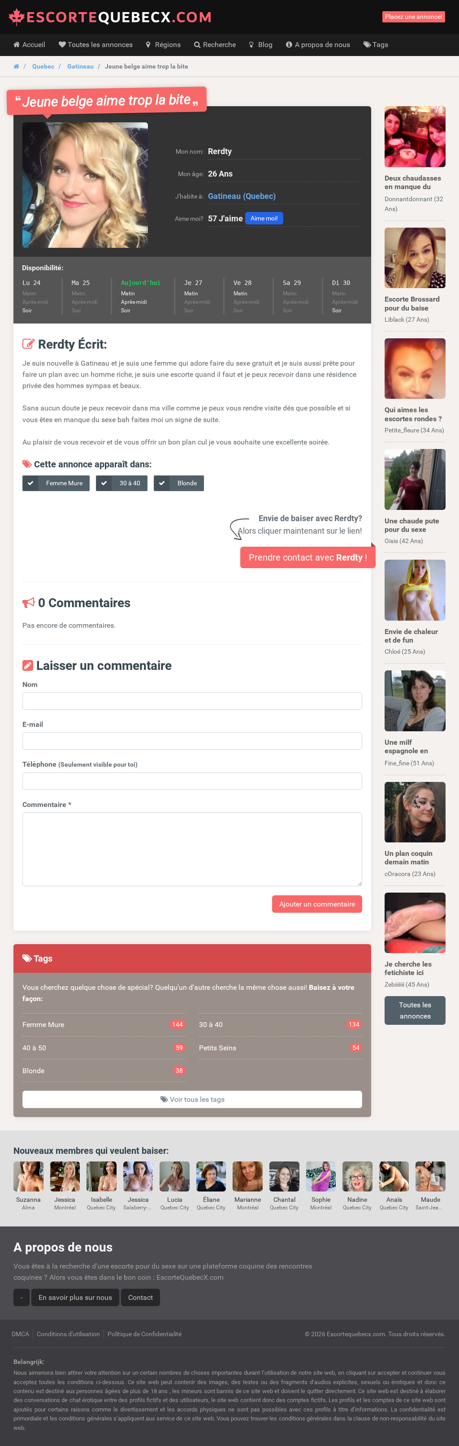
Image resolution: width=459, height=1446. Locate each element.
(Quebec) (259, 196)
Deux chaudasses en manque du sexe (413, 186)
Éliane (211, 1199)
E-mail (32, 724)
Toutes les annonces (415, 1010)
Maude (430, 1199)
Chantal (284, 1199)
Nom (30, 684)
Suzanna (28, 1199)
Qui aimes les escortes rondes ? (413, 414)
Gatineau (80, 66)
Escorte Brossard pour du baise (412, 303)
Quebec (43, 66)
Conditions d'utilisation (68, 1334)
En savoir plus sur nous (75, 1297)
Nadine (357, 1199)
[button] (85, 185)
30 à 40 (129, 483)
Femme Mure (63, 483)
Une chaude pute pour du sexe (412, 525)
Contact (140, 1297)
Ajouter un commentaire (317, 904)
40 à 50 (102, 1048)
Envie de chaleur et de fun (411, 635)
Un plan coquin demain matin (409, 857)
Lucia (174, 1199)
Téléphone (80, 764)
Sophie (321, 1199)
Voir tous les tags (196, 1099)
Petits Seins (279, 1048)
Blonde (186, 483)
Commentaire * (46, 804)
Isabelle (101, 1199)
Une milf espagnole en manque (406, 751)
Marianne (247, 1199)
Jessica (64, 1199)
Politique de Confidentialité (145, 1334)
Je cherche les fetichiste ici (408, 968)
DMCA (20, 1334)
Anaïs (394, 1199)
